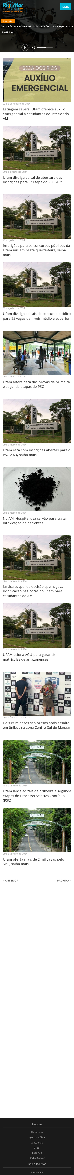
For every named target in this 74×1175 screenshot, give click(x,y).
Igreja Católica (37, 1137)
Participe (7, 32)
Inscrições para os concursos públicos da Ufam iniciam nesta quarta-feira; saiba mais (36, 250)
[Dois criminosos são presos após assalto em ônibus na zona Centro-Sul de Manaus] (37, 694)
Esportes (37, 1153)
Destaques (37, 1132)
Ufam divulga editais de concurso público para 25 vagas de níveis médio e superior (37, 315)
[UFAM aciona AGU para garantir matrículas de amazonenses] (37, 625)
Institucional (37, 1172)
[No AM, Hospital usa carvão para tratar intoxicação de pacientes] (37, 489)
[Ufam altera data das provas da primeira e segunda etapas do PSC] (37, 353)
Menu (65, 6)
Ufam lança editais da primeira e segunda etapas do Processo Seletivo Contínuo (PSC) (37, 796)
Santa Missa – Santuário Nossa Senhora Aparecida (37, 26)
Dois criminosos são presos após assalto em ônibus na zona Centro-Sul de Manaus (37, 725)
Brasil (37, 1147)
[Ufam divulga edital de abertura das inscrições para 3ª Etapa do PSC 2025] (37, 148)
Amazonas (37, 1142)
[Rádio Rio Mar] (13, 6)
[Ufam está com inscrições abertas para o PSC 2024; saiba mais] (37, 421)
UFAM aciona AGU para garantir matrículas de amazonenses (29, 656)
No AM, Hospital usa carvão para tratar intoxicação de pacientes (35, 520)
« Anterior (10, 880)
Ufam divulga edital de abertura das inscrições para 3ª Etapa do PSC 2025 (33, 179)
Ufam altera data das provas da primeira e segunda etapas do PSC (36, 384)
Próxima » (64, 880)
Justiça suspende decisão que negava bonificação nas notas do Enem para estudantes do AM (33, 591)
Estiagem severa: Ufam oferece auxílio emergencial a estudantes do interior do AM (36, 114)
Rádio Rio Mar (37, 1158)
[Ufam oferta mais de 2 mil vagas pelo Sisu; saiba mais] (37, 830)
